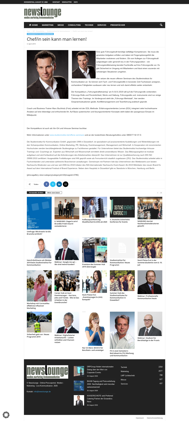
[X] (53, 184)
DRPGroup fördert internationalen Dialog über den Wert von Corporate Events (100, 370)
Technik (89, 25)
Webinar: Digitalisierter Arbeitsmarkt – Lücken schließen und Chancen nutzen (65, 338)
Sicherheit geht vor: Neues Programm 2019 (38, 335)
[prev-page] (157, 192)
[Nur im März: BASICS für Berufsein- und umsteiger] (94, 329)
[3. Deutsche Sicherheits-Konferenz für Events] (122, 207)
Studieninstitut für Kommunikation (58, 31)
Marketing (47, 25)
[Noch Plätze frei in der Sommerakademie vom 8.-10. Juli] (150, 247)
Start (28, 31)
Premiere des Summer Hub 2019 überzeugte (93, 265)
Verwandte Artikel (36, 193)
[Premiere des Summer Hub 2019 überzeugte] (94, 249)
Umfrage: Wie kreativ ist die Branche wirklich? (39, 232)
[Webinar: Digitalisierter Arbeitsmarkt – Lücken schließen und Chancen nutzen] (67, 322)
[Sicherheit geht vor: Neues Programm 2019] (39, 322)
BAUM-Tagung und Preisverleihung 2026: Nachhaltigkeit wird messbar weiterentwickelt (101, 384)
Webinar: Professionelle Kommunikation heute (148, 297)
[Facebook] (46, 184)
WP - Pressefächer (39, 31)
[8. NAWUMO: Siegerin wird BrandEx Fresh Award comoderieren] (67, 208)
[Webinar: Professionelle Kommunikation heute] (150, 282)
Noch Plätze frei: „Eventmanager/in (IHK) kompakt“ (92, 297)
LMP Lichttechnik (128, 375)
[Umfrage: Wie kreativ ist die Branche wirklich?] (39, 213)
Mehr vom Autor (53, 193)
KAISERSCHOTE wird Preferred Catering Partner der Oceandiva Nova (100, 399)
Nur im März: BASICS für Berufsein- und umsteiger (93, 349)
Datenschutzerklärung (155, 418)
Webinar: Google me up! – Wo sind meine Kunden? (65, 263)
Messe (61, 25)
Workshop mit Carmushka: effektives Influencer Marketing (38, 305)
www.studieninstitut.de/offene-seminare (67, 135)
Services (101, 25)
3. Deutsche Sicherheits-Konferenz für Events (120, 220)
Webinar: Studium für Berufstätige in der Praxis (148, 339)
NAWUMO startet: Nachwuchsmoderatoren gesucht (148, 223)
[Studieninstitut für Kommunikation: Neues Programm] (122, 247)
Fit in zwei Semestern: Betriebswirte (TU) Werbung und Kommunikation (122, 353)
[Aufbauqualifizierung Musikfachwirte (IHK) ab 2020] (94, 207)
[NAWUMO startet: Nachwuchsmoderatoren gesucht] (150, 208)
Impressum (140, 418)
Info (76, 2)
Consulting (74, 25)
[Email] (65, 184)
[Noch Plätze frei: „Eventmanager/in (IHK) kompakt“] (94, 281)
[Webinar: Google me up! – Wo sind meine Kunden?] (67, 248)
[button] (161, 25)
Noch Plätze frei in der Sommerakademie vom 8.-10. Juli (150, 262)
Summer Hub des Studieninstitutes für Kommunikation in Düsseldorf (118, 296)
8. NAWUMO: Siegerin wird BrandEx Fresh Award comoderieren (66, 223)
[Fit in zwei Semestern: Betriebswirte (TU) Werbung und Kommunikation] (122, 330)
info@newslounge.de (42, 392)
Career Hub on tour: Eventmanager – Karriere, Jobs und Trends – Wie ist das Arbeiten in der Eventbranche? (67, 298)
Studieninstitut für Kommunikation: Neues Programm (120, 262)
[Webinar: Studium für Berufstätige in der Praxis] (150, 324)
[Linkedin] (59, 184)
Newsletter (67, 2)
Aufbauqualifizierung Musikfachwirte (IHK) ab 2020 (94, 220)
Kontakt (56, 2)
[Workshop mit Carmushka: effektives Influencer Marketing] (39, 285)
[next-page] (161, 192)
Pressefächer (117, 25)
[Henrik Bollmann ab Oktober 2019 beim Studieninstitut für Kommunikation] (39, 247)
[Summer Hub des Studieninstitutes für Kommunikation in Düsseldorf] (122, 280)
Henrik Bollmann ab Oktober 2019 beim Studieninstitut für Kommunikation (39, 262)
